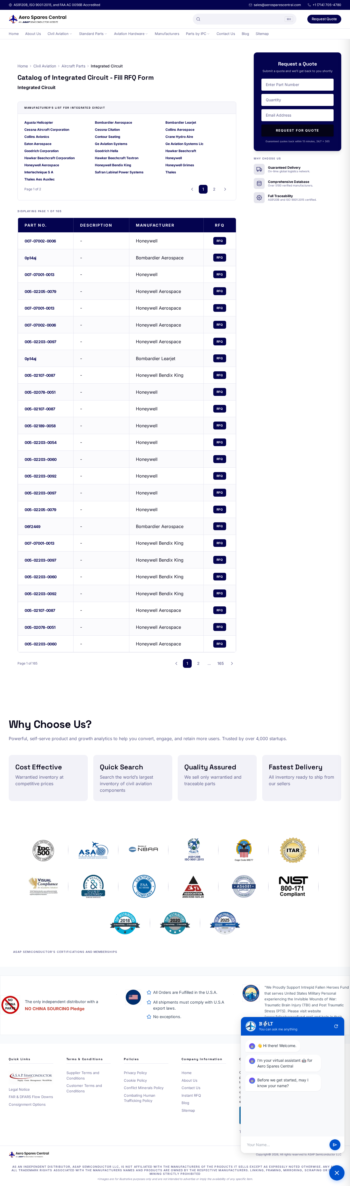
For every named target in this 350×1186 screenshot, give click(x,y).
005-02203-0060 (41, 459)
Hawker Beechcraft (180, 151)
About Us (33, 34)
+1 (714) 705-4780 (327, 5)
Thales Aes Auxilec (39, 179)
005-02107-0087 (40, 375)
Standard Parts (91, 34)
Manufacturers (167, 34)
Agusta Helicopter (38, 122)
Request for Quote (297, 130)
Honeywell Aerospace (41, 165)
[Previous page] (192, 189)
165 (220, 663)
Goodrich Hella (106, 151)
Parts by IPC (196, 34)
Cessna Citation (107, 130)
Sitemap (262, 34)
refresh (336, 1026)
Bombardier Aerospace (113, 122)
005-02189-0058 (40, 425)
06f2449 (32, 526)
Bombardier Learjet (180, 122)
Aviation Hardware (129, 34)
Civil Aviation (58, 34)
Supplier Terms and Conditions (82, 1075)
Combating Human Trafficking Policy (139, 1098)
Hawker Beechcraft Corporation (49, 158)
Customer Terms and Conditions (84, 1088)
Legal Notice (19, 1089)
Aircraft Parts (73, 66)
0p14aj (30, 258)
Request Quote (324, 19)
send (334, 1145)
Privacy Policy (135, 1073)
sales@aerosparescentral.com (277, 5)
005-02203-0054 (41, 442)
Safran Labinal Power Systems (119, 172)
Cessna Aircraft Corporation (46, 130)
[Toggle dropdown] (70, 33)
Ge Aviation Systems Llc (184, 144)
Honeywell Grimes (179, 165)
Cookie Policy (135, 1080)
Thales (170, 172)
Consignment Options (27, 1104)
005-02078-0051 (40, 392)
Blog (245, 34)
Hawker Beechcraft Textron (116, 158)
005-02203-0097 (40, 341)
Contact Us (226, 34)
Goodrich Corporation (41, 151)
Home (14, 34)
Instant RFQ (191, 1095)
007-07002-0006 (40, 241)
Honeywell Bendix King (113, 165)
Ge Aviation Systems (111, 144)
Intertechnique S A (38, 172)
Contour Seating (107, 137)
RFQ (220, 241)
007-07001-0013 (39, 274)
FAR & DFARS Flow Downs (31, 1097)
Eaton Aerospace (37, 144)
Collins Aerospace (179, 130)
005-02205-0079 (40, 291)
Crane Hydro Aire (179, 137)
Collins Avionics (36, 137)
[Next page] (225, 189)
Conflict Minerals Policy (144, 1088)
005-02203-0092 (41, 476)
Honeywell (173, 158)
